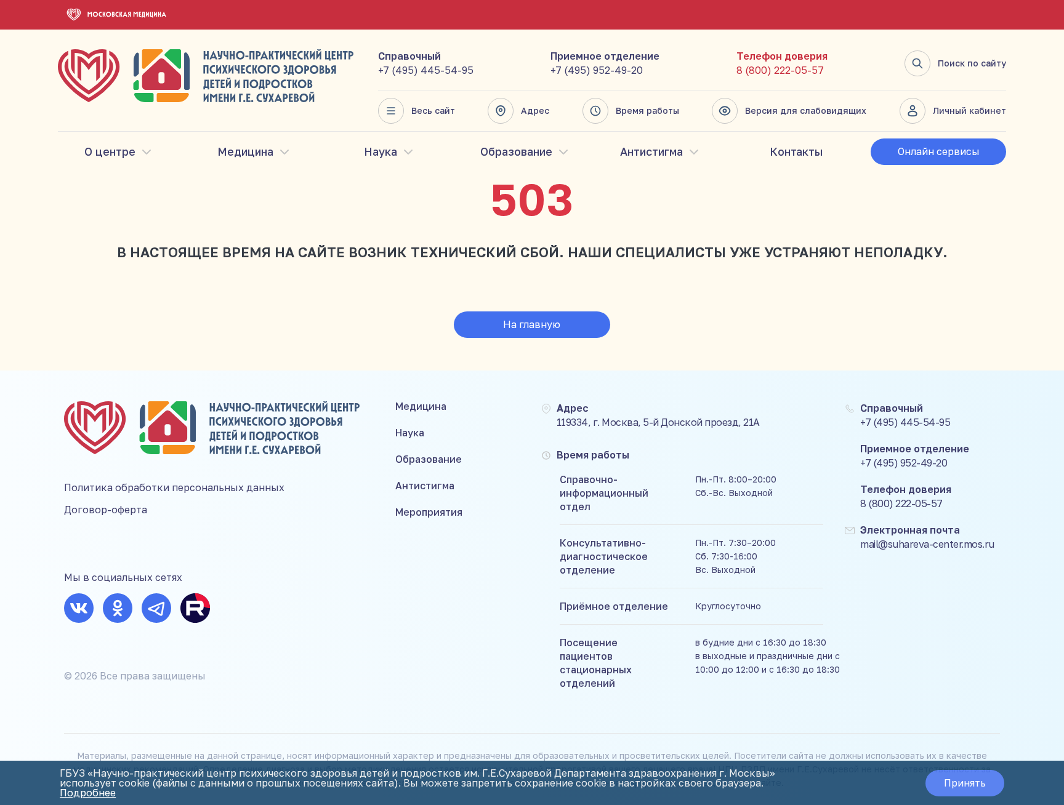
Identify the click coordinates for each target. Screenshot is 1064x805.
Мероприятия (428, 512)
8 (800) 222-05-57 (780, 70)
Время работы (647, 110)
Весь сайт (433, 110)
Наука (380, 151)
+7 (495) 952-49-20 (596, 70)
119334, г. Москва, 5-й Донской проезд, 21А (658, 422)
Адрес (535, 110)
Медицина (245, 151)
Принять (965, 783)
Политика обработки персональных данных (174, 487)
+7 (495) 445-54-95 (426, 70)
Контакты (796, 151)
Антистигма (651, 151)
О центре (109, 151)
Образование (516, 151)
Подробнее (88, 793)
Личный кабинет (969, 110)
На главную (531, 324)
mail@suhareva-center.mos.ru (927, 544)
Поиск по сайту (972, 63)
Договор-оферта (105, 509)
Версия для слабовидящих (805, 110)
